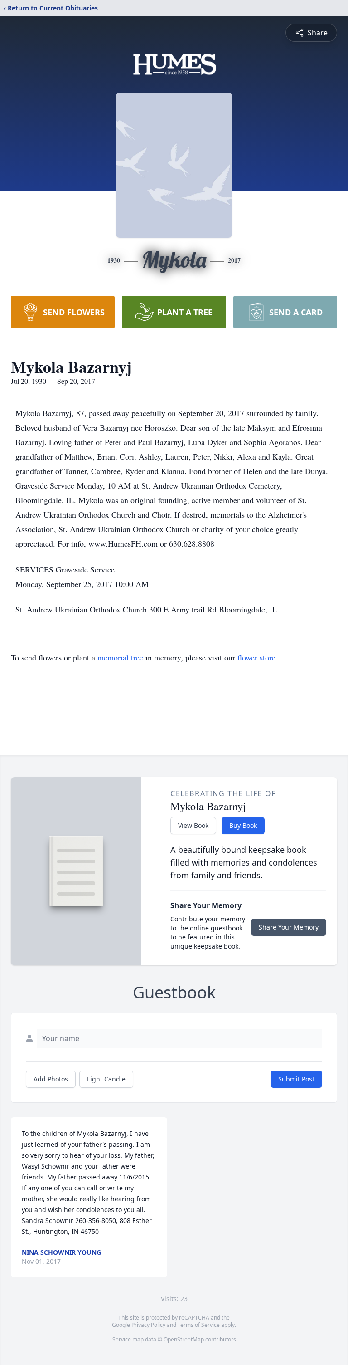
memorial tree (120, 657)
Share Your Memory (289, 927)
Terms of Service (199, 1325)
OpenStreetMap (184, 1339)
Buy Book (243, 825)
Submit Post (296, 1079)
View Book (193, 825)
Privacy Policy (148, 1325)
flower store (256, 657)
